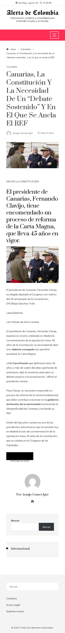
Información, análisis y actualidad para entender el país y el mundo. (32, 19)
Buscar (15, 520)
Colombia (11, 67)
